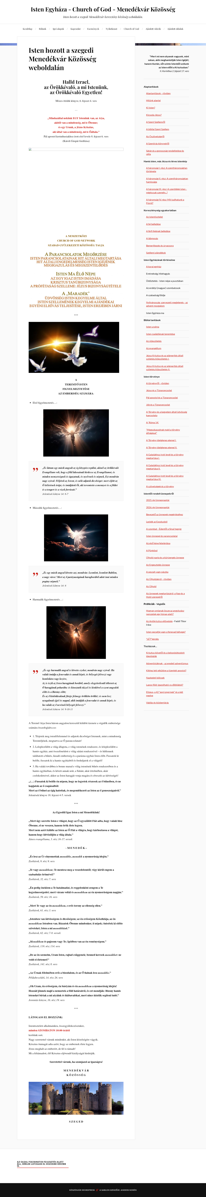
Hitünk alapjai (153, 100)
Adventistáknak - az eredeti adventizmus (167, 663)
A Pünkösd (151, 550)
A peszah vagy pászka (157, 571)
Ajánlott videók (153, 28)
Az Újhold (151, 586)
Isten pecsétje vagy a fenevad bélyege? (165, 631)
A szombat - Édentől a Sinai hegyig (163, 528)
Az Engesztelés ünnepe (158, 564)
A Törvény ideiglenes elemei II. (161, 447)
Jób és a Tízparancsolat (158, 404)
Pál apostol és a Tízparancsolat (162, 397)
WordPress (88, 1190)
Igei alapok (58, 28)
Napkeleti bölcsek (155, 677)
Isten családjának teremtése (160, 333)
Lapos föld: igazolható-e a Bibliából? (164, 684)
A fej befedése (153, 224)
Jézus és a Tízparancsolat (159, 390)
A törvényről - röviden (157, 383)
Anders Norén (129, 1190)
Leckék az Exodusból (156, 521)
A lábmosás (152, 238)
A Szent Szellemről (155, 121)
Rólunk (42, 28)
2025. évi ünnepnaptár (158, 500)
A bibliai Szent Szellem (157, 129)
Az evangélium (153, 348)
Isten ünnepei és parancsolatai (161, 535)
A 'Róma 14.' (152, 422)
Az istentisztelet (154, 216)
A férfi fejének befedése (158, 231)
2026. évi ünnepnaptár (158, 507)
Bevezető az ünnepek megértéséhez (164, 514)
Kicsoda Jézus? (154, 114)
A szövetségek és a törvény (160, 486)
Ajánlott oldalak (175, 28)
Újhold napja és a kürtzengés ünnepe (165, 557)
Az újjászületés (154, 341)
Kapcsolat (76, 28)
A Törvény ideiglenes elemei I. (161, 440)
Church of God (131, 28)
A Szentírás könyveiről (157, 143)
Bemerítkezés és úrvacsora (160, 245)
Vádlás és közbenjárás (157, 702)
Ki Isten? (150, 107)
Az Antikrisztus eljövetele (159, 621)
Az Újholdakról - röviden (158, 579)
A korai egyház (153, 266)
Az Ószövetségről (155, 136)
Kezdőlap (27, 28)
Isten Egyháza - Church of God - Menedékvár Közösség (103, 9)
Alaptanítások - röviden (158, 93)
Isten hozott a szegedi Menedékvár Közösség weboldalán (62, 59)
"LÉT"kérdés (152, 638)
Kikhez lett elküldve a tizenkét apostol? (166, 670)
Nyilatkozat (111, 28)
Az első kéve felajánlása (158, 543)
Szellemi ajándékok (156, 252)
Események (93, 28)
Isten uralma (152, 326)
